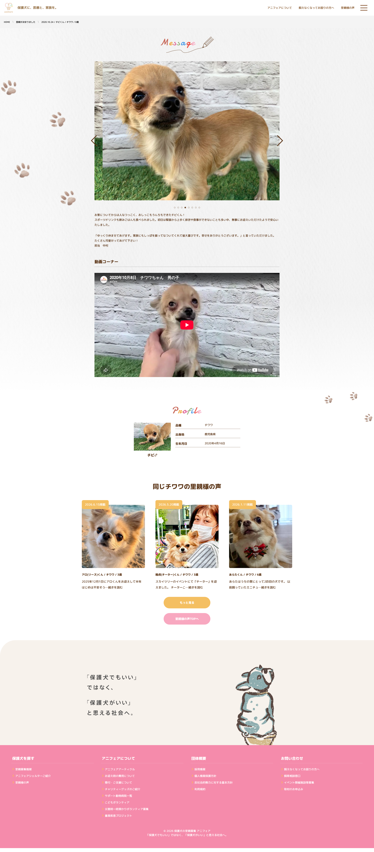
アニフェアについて (279, 8)
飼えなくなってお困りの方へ (316, 8)
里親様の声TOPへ (187, 619)
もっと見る (187, 603)
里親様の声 (348, 8)
